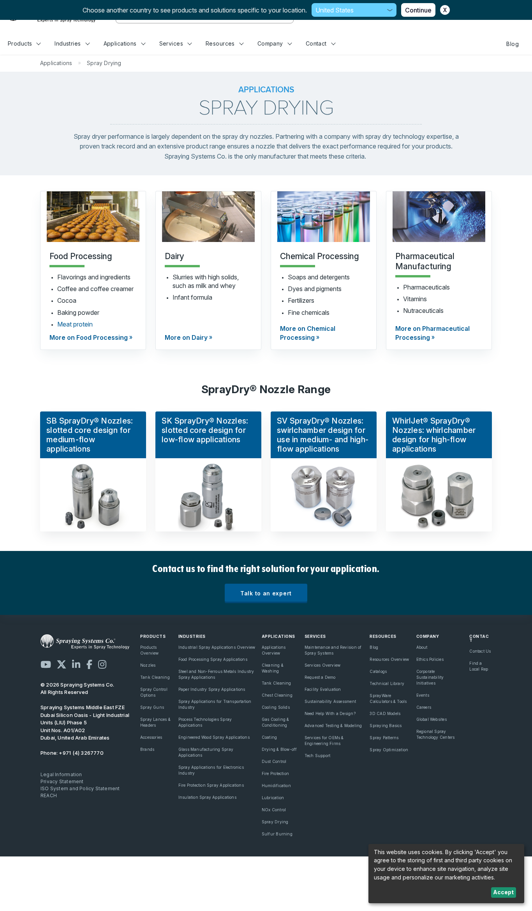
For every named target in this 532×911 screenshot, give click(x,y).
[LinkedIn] (76, 664)
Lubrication (273, 797)
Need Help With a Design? (330, 713)
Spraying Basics (386, 725)
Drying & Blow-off (279, 749)
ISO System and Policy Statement (80, 788)
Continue (418, 10)
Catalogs (378, 671)
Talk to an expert (266, 593)
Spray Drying (275, 821)
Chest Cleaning (277, 695)
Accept (503, 892)
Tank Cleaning (155, 677)
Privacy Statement (62, 781)
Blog (512, 44)
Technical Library (387, 683)
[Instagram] (102, 664)
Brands (147, 749)
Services (171, 43)
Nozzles (147, 665)
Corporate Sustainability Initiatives (430, 677)
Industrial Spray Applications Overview (216, 647)
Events (422, 695)
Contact (316, 43)
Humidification (276, 785)
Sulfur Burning (277, 834)
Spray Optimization (389, 749)
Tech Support (318, 755)
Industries (68, 43)
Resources (220, 43)
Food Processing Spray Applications (212, 659)
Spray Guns (152, 707)
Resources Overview (389, 659)
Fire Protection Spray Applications (211, 785)
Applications (120, 43)
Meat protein (75, 324)
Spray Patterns (384, 737)
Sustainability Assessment (330, 701)
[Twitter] (61, 664)
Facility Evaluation (323, 689)
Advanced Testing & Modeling (333, 725)
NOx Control (274, 809)
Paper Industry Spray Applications (211, 689)
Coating (269, 737)
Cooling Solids (276, 707)
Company (270, 43)
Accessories (151, 737)
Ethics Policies (430, 659)
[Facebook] (89, 664)
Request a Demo (320, 677)
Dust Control (274, 761)
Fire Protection (275, 773)
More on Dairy (186, 337)
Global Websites (431, 719)
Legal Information (61, 774)
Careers (423, 707)
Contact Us (480, 651)
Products (20, 43)
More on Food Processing (88, 337)
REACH (49, 795)
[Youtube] (46, 664)
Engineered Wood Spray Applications (214, 737)
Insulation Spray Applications (207, 797)
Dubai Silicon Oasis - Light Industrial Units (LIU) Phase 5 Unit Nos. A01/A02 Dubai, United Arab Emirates (85, 722)
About (422, 647)
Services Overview (323, 665)
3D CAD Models (385, 713)
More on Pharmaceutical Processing (432, 333)
